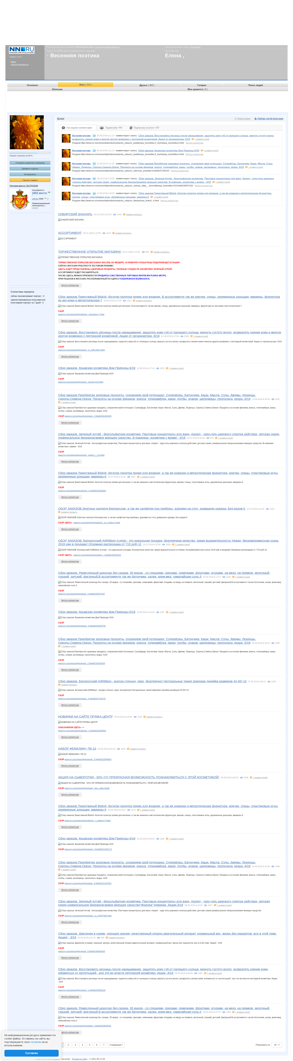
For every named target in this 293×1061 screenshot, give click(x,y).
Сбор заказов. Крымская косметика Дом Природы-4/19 (96, 838)
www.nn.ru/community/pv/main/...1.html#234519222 (97, 555)
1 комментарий (202, 139)
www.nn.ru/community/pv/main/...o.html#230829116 (81, 990)
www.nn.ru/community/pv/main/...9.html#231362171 (88, 849)
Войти (13, 62)
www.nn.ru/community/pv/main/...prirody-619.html (80, 382)
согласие (35, 1042)
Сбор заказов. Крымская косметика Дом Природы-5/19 (96, 612)
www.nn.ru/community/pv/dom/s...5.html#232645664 (82, 731)
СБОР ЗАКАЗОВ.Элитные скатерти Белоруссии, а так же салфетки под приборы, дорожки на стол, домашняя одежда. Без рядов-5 (151, 508)
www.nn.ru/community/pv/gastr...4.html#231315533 (88, 883)
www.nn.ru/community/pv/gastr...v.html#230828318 (88, 1026)
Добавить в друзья (30, 169)
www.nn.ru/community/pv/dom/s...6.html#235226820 (82, 491)
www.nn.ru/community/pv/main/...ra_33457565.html (88, 916)
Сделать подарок (30, 180)
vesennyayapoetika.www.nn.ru (107, 47)
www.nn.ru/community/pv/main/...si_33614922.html (81, 350)
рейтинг (35, 199)
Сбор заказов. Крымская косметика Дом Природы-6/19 (168, 150)
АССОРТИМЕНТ (70, 233)
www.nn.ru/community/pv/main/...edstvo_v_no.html (81, 455)
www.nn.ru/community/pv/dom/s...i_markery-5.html (88, 820)
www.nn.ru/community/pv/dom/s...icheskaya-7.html (81, 314)
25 (275, 1045)
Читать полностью (194, 143)
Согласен (31, 1053)
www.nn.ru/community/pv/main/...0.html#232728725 (82, 699)
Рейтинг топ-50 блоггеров (270, 119)
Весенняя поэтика (81, 135)
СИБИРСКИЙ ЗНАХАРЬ (75, 214)
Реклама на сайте (79, 1059)
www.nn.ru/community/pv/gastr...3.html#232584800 (88, 759)
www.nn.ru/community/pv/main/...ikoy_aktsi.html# (87, 788)
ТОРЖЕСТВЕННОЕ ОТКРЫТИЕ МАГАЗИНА (89, 251)
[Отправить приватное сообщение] (94, 136)
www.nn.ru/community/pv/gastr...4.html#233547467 (81, 594)
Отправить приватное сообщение (30, 163)
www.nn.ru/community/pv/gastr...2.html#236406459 (88, 416)
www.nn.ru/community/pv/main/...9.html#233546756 (82, 626)
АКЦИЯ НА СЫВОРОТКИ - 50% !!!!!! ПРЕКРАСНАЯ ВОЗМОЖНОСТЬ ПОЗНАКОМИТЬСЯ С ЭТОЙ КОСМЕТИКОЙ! (138, 777)
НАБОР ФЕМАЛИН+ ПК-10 (77, 748)
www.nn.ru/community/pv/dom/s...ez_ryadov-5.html (97, 523)
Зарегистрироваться (20, 64)
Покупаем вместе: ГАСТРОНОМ (24, 186)
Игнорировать (30, 174)
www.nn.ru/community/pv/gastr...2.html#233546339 (81, 663)
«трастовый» (195, 47)
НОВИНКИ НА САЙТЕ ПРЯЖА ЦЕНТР (85, 716)
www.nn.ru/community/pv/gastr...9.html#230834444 (81, 951)
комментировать (134, 214)
